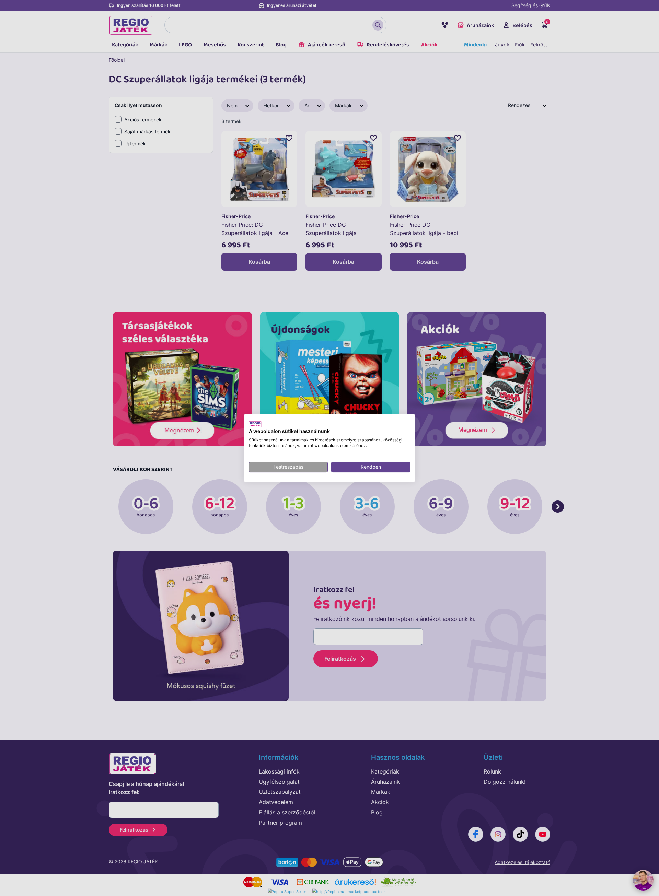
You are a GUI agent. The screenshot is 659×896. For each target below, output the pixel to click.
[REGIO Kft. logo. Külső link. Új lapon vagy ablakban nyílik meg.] (255, 424)
